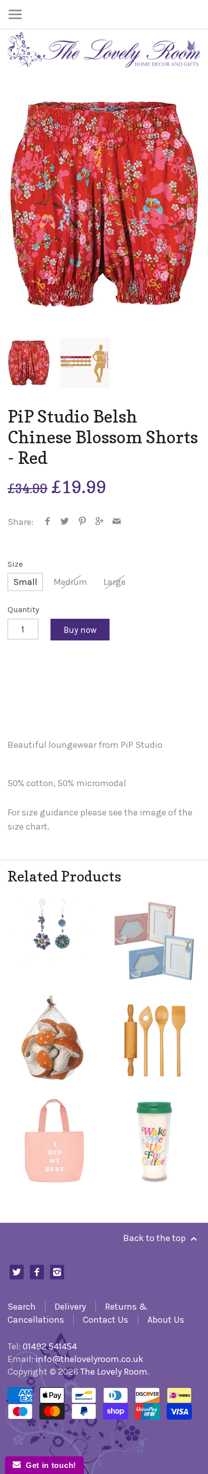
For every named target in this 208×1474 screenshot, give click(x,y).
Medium (70, 581)
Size (15, 564)
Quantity (23, 609)
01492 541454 (50, 1346)
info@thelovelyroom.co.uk (89, 1359)
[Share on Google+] (100, 521)
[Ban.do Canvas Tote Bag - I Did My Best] (54, 1141)
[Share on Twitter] (65, 521)
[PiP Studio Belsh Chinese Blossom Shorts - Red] (104, 204)
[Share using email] (117, 521)
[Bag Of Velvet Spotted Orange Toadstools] (54, 1041)
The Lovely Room (113, 1371)
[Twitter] (17, 1272)
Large (114, 581)
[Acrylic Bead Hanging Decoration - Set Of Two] (54, 942)
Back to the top (155, 1238)
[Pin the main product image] (82, 521)
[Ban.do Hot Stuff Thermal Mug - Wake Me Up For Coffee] (154, 1141)
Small (25, 581)
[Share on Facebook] (48, 521)
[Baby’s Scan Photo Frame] (154, 942)
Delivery (70, 1306)
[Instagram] (57, 1272)
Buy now (80, 630)
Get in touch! (48, 1465)
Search (22, 1306)
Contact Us (105, 1319)
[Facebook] (37, 1272)
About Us (165, 1319)
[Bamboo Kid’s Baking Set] (154, 1041)
